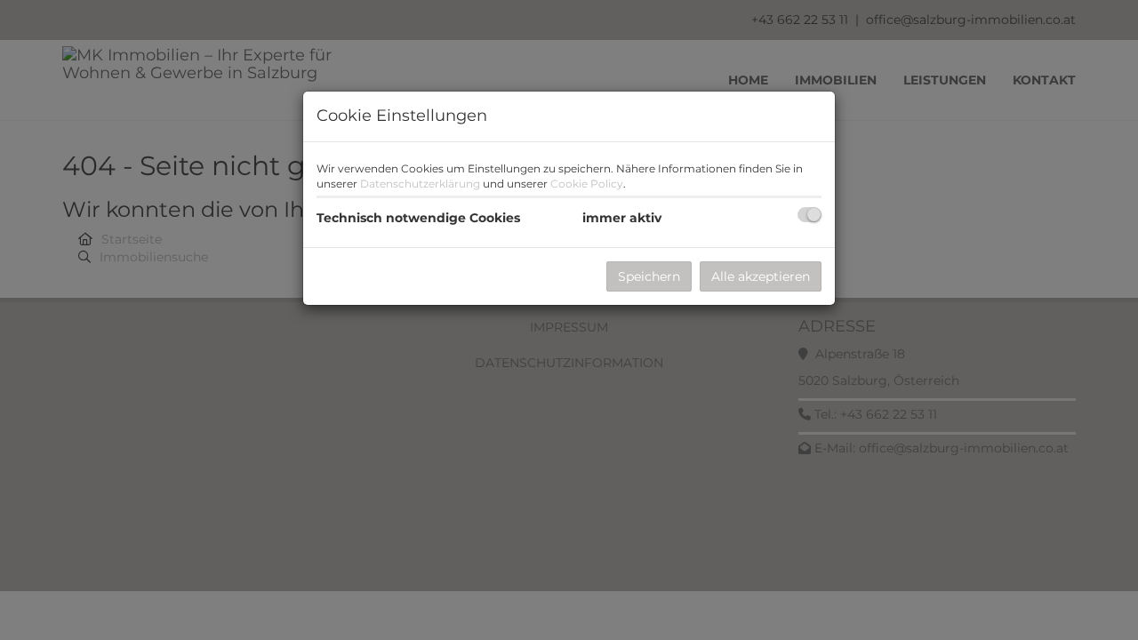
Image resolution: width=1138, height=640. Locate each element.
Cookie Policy (586, 183)
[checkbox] (809, 214)
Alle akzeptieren (760, 276)
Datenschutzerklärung (420, 183)
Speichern (649, 276)
